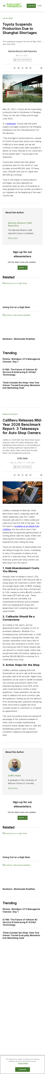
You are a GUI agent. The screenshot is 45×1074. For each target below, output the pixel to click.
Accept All (22, 1069)
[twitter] (22, 68)
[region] (22, 1064)
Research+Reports (10, 414)
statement (11, 123)
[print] (41, 68)
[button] (4, 5)
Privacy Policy (23, 1063)
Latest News (8, 18)
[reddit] (26, 68)
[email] (30, 68)
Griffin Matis (22, 458)
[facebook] (15, 68)
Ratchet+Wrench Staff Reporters (22, 51)
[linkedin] (18, 68)
